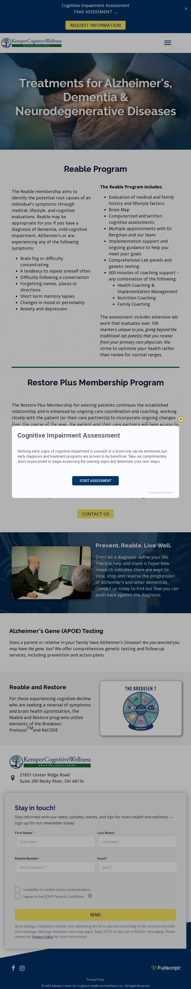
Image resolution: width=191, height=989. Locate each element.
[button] (181, 419)
